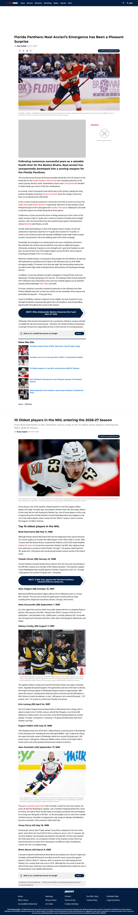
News (23, 3)
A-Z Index (49, 904)
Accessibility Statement (27, 904)
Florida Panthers (39, 180)
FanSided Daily (113, 896)
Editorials (28, 404)
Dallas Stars (23, 205)
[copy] (30, 50)
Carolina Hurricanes (59, 207)
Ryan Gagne (22, 432)
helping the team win (26, 545)
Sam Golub (21, 46)
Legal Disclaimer (113, 900)
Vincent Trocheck (50, 194)
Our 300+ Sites (92, 896)
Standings (47, 3)
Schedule (38, 3)
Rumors (30, 3)
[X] (123, 3)
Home (20, 404)
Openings (49, 896)
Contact (68, 896)
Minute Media (16, 909)
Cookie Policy (92, 900)
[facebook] (127, 3)
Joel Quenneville (71, 183)
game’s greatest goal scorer (33, 806)
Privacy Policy (50, 900)
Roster (56, 3)
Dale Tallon (44, 284)
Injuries (63, 3)
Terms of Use (70, 900)
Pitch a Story (23, 900)
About (20, 896)
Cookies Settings (71, 904)
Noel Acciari (52, 180)
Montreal (28, 224)
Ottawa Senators (39, 205)
